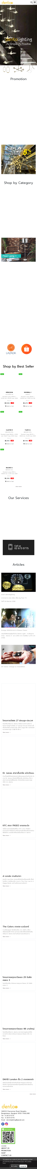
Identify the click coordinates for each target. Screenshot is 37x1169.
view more (18, 486)
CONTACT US (6, 1155)
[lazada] (11, 349)
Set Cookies (14, 1166)
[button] (31, 2)
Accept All (23, 1166)
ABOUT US (5, 1148)
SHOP (3, 1153)
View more (6, 732)
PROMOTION (6, 1150)
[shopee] (26, 349)
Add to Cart (10, 406)
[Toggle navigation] (35, 2)
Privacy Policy (20, 1161)
